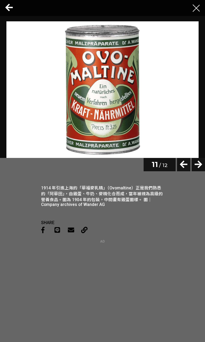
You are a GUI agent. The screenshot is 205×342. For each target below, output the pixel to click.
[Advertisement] (102, 276)
